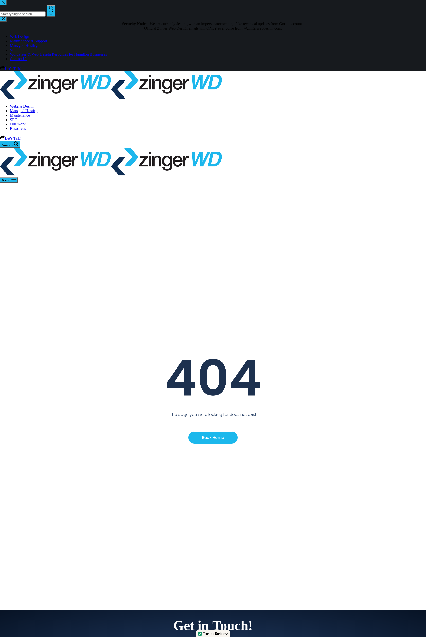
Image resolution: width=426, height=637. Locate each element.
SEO (14, 120)
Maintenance (20, 115)
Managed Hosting (24, 111)
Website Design (22, 106)
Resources (18, 128)
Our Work (18, 124)
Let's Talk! (13, 138)
